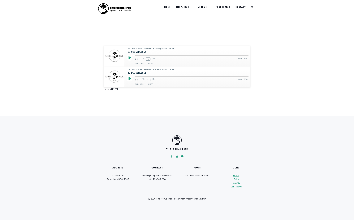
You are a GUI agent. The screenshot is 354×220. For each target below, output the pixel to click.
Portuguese (222, 7)
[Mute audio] (137, 59)
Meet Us (202, 7)
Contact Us (236, 186)
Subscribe (139, 63)
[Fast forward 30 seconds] (154, 59)
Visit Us (236, 182)
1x (148, 59)
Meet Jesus (182, 7)
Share (150, 63)
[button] (252, 7)
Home (167, 7)
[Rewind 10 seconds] (143, 59)
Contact (240, 7)
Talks (236, 179)
